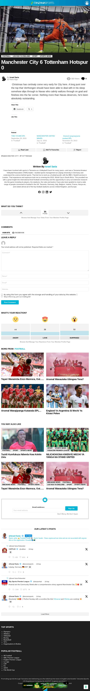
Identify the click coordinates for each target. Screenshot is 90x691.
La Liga (6, 662)
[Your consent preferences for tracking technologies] (86, 687)
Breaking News (8, 484)
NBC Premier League (11, 658)
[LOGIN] (87, 3)
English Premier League (12, 660)
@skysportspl (37, 581)
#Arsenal (57, 599)
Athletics (7, 634)
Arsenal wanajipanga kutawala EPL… (21, 410)
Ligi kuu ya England (55, 484)
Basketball (7, 640)
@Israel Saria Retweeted (17, 546)
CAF (5, 664)
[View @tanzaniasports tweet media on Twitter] (10, 552)
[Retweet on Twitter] (7, 546)
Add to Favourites (52, 150)
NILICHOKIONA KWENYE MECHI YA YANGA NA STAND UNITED (65, 455)
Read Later (25, 150)
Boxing (6, 638)
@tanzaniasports (28, 564)
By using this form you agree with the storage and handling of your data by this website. (40, 295)
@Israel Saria (14, 564)
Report (78, 150)
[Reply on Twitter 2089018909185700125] (10, 589)
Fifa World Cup (9, 670)
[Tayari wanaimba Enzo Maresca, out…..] (22, 365)
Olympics (7, 632)
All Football (8, 656)
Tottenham (26, 156)
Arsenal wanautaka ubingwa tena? (65, 379)
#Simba (67, 599)
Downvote (68, 213)
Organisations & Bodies (12, 644)
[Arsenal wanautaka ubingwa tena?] (67, 365)
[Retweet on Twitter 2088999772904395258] (14, 606)
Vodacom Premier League (58, 450)
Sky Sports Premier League (19, 581)
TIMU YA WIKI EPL (18, 136)
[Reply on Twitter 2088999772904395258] (10, 606)
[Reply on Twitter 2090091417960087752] (10, 557)
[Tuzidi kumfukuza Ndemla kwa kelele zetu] (22, 440)
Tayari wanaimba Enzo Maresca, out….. (22, 379)
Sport (15, 450)
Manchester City (11, 156)
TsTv (5, 642)
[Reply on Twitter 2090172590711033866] (10, 572)
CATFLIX (12, 549)
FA (5, 666)
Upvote (21, 213)
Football (20, 349)
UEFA (6, 668)
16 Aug (47, 581)
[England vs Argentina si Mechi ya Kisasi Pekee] (67, 396)
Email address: (38, 507)
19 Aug (31, 549)
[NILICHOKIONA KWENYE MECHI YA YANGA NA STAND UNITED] (67, 440)
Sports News (26, 450)
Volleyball (7, 636)
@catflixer (22, 549)
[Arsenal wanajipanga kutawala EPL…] (22, 396)
